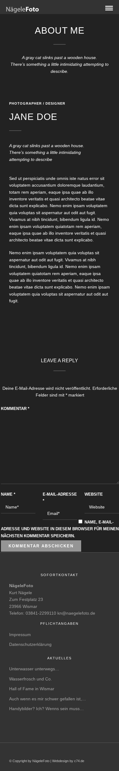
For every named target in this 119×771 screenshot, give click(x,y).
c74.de (79, 761)
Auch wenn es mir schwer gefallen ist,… (47, 698)
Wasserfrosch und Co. (30, 678)
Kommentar (15, 408)
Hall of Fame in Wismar (31, 688)
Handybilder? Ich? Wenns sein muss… (46, 708)
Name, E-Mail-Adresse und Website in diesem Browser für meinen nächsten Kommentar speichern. (60, 529)
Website (94, 494)
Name (8, 494)
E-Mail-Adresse (60, 497)
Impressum (20, 634)
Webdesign (60, 761)
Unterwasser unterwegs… (34, 668)
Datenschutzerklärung (30, 644)
